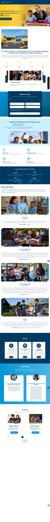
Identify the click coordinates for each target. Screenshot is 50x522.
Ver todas (25, 440)
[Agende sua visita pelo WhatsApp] (49, 505)
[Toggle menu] (47, 2)
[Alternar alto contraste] (48, 82)
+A (48, 77)
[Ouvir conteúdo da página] (48, 88)
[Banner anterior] (2, 15)
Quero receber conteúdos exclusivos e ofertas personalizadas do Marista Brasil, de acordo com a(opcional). (25, 110)
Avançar (25, 113)
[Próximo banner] (46, 15)
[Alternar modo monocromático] (48, 84)
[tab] (23, 25)
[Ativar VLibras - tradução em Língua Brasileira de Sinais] (48, 86)
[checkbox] (10, 109)
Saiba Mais (14, 432)
